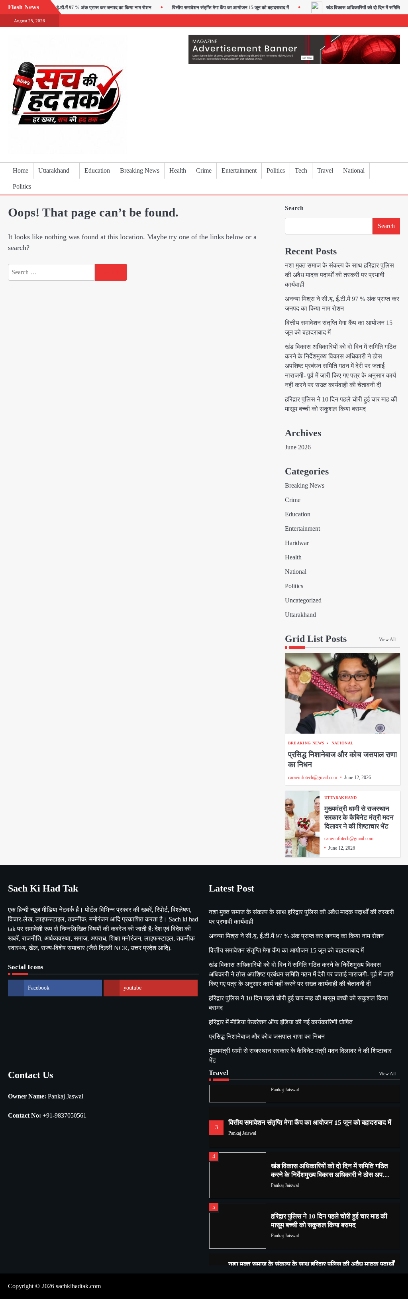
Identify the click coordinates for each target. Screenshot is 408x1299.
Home (20, 170)
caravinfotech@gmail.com (312, 777)
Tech (301, 170)
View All (387, 639)
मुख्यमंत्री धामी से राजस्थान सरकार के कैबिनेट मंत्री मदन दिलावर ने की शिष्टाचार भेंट (359, 817)
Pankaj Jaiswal (285, 1089)
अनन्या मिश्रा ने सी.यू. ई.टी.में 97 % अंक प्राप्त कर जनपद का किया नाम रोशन (70, 7)
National (354, 170)
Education (97, 170)
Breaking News (139, 170)
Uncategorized (303, 600)
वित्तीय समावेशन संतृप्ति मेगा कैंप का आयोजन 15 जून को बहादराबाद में (216, 7)
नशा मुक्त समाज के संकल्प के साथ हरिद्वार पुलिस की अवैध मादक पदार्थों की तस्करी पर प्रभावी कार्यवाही (339, 275)
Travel (325, 170)
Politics (276, 170)
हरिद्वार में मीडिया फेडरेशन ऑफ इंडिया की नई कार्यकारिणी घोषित (281, 1022)
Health (177, 170)
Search (294, 208)
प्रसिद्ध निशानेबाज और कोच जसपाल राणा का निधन (267, 1036)
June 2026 (298, 447)
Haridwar (297, 542)
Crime (204, 170)
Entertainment (239, 170)
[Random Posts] (382, 179)
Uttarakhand (53, 170)
